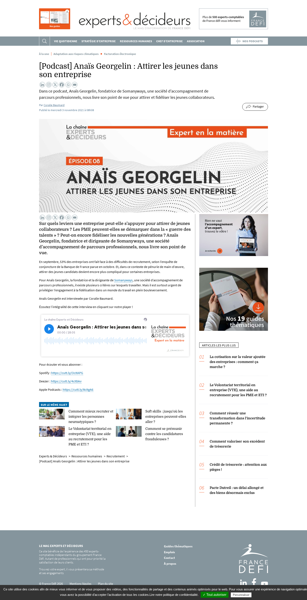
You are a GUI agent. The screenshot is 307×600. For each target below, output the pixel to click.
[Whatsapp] (68, 85)
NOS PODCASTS (252, 41)
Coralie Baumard (54, 105)
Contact (169, 558)
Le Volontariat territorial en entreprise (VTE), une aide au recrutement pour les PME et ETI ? (238, 390)
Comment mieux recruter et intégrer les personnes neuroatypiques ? (91, 417)
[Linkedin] (42, 85)
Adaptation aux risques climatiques (76, 54)
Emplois (169, 552)
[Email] (74, 85)
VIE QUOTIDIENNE (65, 41)
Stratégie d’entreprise (98, 41)
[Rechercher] (44, 41)
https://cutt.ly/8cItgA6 (78, 389)
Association (195, 41)
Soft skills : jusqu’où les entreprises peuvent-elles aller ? (165, 417)
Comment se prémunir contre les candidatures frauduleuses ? (164, 434)
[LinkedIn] (243, 583)
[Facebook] (62, 85)
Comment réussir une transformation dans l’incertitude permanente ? (237, 418)
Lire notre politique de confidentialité (174, 594)
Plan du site (105, 584)
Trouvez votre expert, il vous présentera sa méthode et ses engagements (71, 571)
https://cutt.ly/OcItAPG (67, 373)
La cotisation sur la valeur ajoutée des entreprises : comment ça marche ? (237, 362)
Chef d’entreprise (169, 41)
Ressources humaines (136, 41)
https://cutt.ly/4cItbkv (66, 381)
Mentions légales (80, 584)
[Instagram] (49, 85)
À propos (170, 564)
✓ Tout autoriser (214, 594)
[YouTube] (264, 584)
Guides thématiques (178, 546)
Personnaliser (241, 594)
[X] (55, 85)
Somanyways (123, 280)
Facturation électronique (120, 54)
